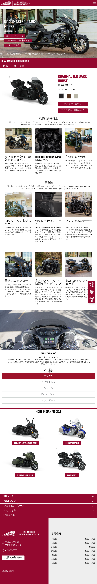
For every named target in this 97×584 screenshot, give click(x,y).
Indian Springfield (72, 443)
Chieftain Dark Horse (25, 475)
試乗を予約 (9, 515)
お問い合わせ (13, 558)
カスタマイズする (14, 35)
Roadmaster (72, 475)
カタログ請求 (12, 45)
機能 (5, 66)
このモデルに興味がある (18, 40)
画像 (22, 66)
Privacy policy (7, 571)
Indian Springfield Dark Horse (25, 443)
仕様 (13, 66)
